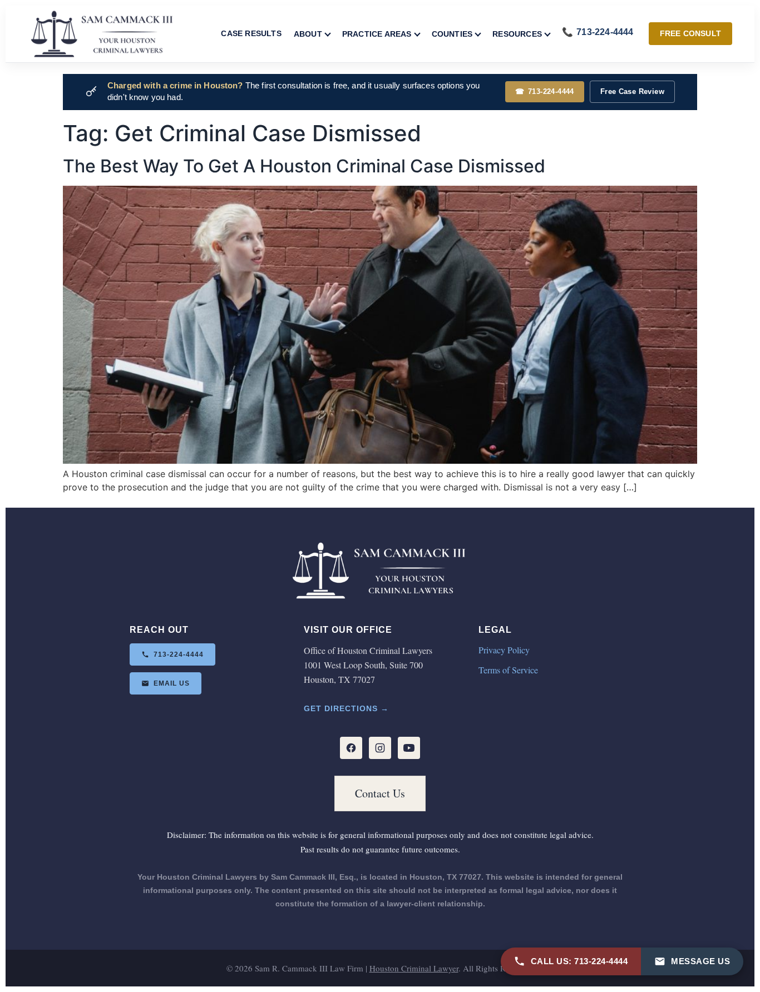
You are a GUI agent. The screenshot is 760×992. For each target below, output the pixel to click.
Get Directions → (346, 708)
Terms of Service (508, 670)
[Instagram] (380, 748)
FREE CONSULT (690, 33)
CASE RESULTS (251, 33)
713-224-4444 (544, 91)
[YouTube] (409, 748)
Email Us (172, 683)
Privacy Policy (504, 650)
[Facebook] (351, 748)
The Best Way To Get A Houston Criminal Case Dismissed (304, 166)
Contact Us (380, 793)
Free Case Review (632, 91)
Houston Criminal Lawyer (413, 968)
